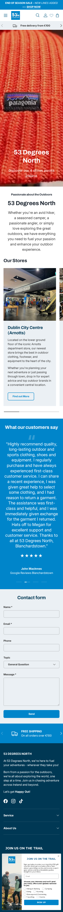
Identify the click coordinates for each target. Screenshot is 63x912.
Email (7, 623)
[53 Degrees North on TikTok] (21, 801)
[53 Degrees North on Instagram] (13, 801)
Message (9, 674)
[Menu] (5, 15)
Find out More (21, 396)
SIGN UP (41, 902)
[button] (57, 15)
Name (7, 606)
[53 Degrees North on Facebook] (5, 801)
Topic (7, 657)
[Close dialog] (58, 856)
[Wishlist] (51, 15)
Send (32, 713)
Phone (7, 640)
